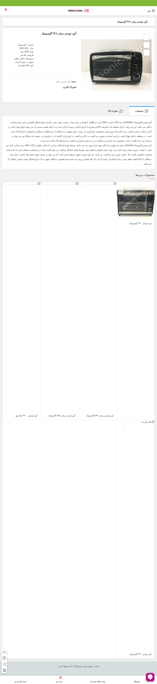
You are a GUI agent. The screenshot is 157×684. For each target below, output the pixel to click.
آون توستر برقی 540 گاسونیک (61, 415)
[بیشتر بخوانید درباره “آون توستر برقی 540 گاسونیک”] (44, 186)
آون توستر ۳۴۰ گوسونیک (140, 654)
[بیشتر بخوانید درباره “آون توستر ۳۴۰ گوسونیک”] (121, 424)
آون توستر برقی (63, 81)
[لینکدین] (75, 3)
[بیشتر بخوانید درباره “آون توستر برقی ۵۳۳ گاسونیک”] (83, 186)
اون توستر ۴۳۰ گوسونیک (140, 223)
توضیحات (139, 111)
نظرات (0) (113, 111)
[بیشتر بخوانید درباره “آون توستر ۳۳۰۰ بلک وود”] (6, 186)
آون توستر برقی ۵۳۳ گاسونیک (99, 415)
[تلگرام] (71, 3)
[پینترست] (78, 3)
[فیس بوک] (86, 3)
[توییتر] (82, 3)
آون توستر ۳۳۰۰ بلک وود (26, 415)
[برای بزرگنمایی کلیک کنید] (147, 53)
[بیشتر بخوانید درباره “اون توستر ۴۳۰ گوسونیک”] (121, 186)
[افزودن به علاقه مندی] (147, 37)
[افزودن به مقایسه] (147, 45)
